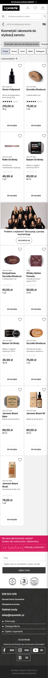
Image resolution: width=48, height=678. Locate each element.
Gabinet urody (9, 609)
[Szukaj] (45, 16)
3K (41, 650)
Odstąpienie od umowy (11, 604)
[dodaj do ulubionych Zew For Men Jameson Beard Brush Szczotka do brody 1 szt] (20, 459)
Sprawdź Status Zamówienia (13, 599)
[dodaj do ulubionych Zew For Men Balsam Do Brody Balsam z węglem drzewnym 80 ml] (44, 136)
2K (26, 657)
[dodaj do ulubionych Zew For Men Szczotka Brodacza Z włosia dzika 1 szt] (44, 65)
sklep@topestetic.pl (13, 615)
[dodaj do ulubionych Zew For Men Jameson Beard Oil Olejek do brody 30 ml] (44, 389)
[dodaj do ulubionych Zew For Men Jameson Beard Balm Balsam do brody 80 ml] (20, 389)
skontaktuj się (24, 240)
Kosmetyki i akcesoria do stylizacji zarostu (22, 44)
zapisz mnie (24, 570)
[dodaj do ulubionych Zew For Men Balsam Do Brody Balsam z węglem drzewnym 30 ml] (20, 319)
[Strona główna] (11, 8)
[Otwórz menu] (3, 16)
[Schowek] (36, 8)
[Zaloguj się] (29, 8)
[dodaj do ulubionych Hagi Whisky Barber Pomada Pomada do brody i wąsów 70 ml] (44, 249)
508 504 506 (9, 593)
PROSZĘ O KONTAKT (34, 547)
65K (26, 650)
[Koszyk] (43, 8)
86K (12, 650)
